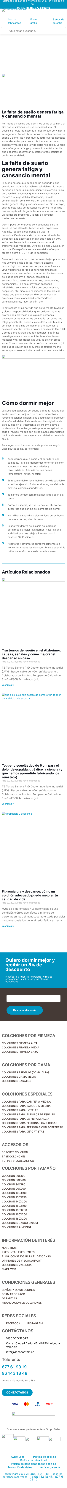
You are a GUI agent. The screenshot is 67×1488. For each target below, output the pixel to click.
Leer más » (8, 684)
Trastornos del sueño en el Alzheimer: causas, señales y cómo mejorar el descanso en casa (31, 654)
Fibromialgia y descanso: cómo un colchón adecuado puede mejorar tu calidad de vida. (30, 895)
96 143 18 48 (43, 1477)
